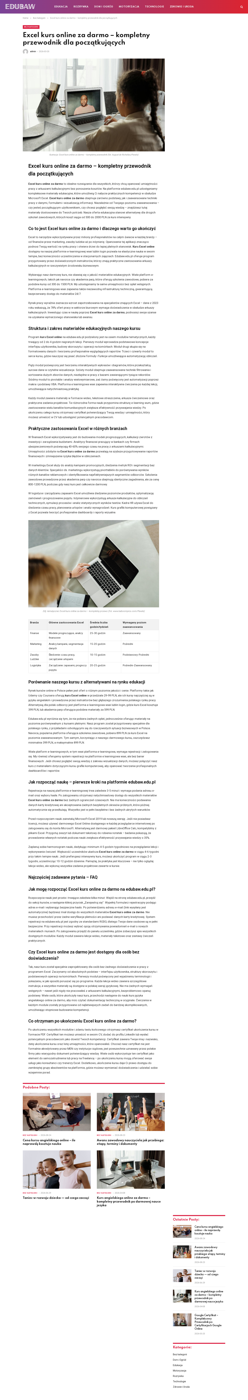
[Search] (241, 7)
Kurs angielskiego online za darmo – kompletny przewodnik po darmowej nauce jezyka (129, 1201)
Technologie (154, 7)
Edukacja (61, 7)
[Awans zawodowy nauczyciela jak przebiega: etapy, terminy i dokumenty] (131, 1112)
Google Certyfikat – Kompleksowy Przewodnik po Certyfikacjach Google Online (208, 1322)
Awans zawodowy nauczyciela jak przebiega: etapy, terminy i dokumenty (130, 1142)
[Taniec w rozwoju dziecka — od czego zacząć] (57, 1169)
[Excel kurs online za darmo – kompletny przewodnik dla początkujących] (94, 105)
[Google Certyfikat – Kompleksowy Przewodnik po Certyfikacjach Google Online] (182, 1319)
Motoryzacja (129, 7)
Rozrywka (81, 7)
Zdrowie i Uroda (182, 7)
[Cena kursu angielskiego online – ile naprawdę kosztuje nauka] (57, 1112)
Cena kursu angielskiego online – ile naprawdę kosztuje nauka (49, 1142)
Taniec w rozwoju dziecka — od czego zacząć (56, 1198)
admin (33, 51)
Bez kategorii (31, 27)
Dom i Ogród (103, 7)
